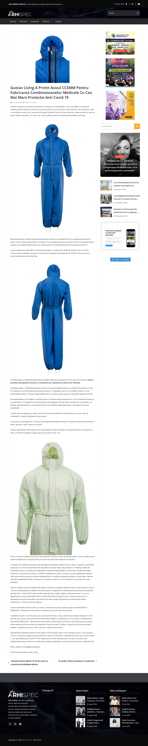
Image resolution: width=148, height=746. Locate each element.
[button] (50, 21)
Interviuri (23, 21)
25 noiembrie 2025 (120, 203)
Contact (58, 21)
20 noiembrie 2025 (120, 216)
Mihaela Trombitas (31, 102)
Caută (137, 126)
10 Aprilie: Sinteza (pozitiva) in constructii (76, 661)
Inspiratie (35, 21)
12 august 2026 (92, 704)
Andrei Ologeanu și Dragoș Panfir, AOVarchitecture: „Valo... (45, 4)
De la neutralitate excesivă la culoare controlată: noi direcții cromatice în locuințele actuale (126, 184)
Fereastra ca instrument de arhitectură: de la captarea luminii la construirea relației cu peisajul (125, 211)
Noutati (13, 21)
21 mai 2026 (126, 704)
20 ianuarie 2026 (120, 189)
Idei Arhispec (27, 740)
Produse (46, 21)
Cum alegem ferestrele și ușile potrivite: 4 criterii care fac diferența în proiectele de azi (127, 198)
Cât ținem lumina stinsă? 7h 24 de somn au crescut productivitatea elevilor (29, 663)
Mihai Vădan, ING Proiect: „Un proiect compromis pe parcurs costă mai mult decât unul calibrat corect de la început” (130, 699)
